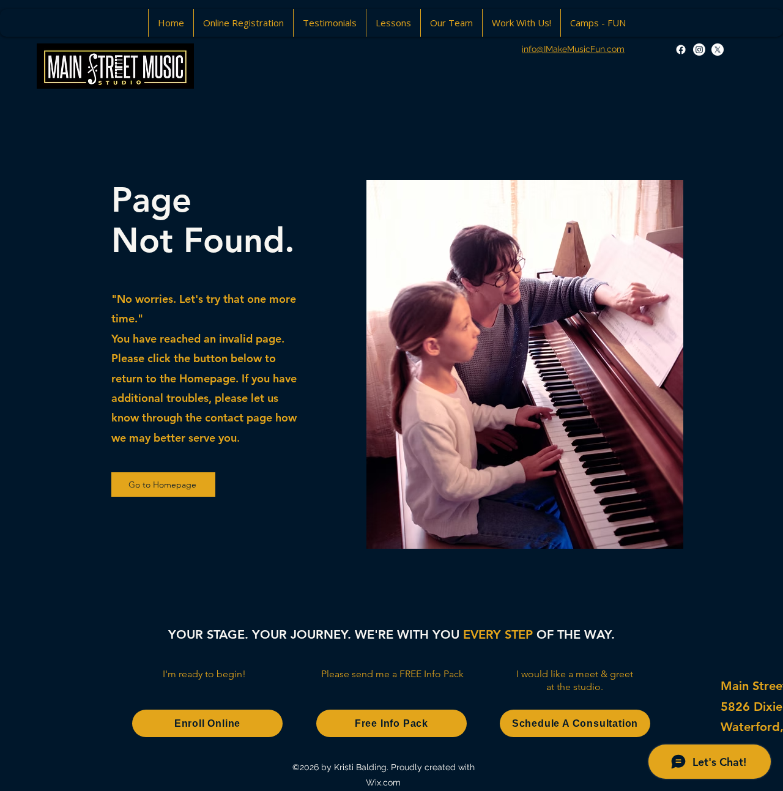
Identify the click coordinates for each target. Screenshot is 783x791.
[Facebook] (681, 49)
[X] (717, 49)
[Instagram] (699, 49)
